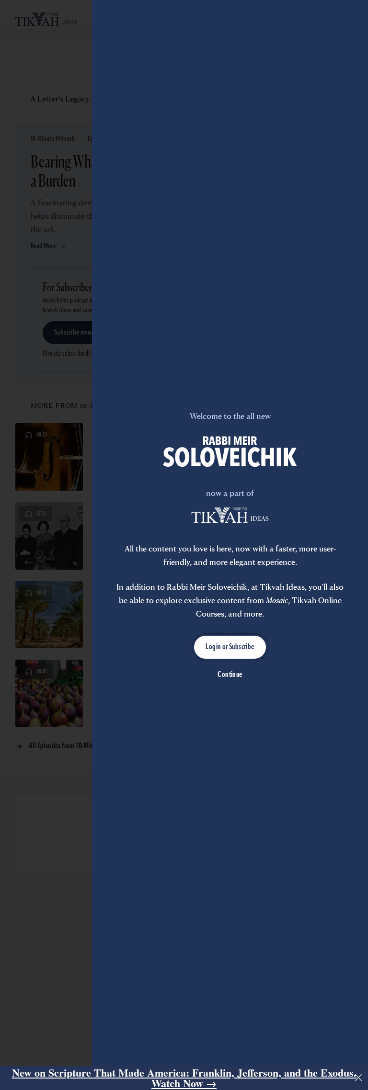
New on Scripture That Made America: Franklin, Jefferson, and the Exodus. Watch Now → (184, 1078)
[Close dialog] (358, 1077)
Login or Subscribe (230, 647)
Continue (230, 675)
